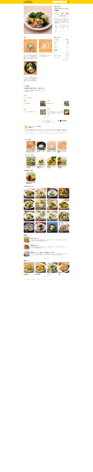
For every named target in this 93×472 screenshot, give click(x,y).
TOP (24, 279)
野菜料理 (28, 279)
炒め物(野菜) (33, 279)
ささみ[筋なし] (56, 39)
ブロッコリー (56, 41)
